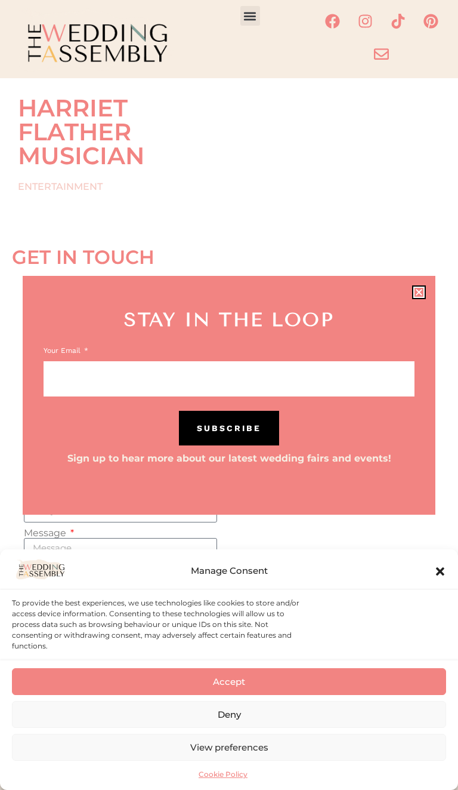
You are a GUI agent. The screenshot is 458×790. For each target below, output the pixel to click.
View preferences (229, 747)
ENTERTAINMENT (60, 186)
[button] (440, 571)
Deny (229, 714)
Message (46, 533)
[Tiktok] (398, 21)
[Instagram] (365, 21)
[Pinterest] (430, 21)
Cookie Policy (223, 774)
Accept (229, 681)
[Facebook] (332, 21)
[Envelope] (382, 54)
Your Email (63, 351)
